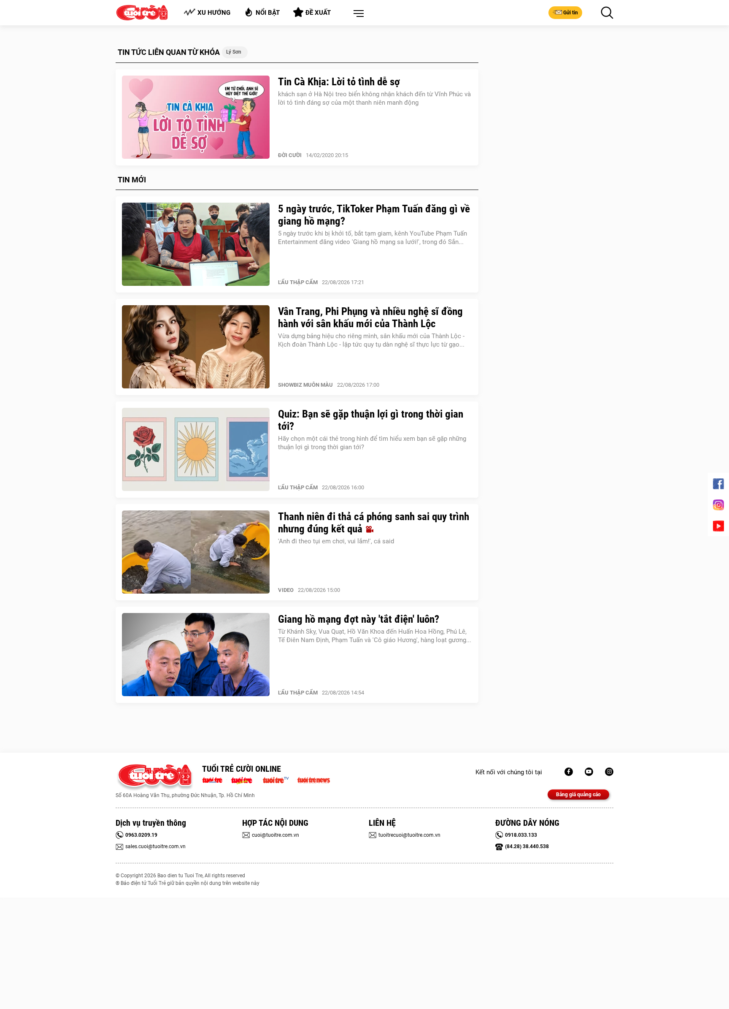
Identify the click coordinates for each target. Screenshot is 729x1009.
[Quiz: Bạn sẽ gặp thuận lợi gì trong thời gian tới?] (196, 449)
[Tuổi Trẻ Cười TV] (589, 772)
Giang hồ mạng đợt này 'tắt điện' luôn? (358, 619)
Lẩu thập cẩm (298, 282)
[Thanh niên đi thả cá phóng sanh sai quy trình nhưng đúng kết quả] (196, 552)
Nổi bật (268, 12)
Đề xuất (318, 12)
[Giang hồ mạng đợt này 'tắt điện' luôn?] (196, 655)
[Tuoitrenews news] (313, 779)
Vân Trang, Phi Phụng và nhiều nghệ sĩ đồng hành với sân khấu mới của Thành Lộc (370, 317)
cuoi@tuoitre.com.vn (275, 835)
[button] (357, 14)
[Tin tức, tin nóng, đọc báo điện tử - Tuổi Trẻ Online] (214, 779)
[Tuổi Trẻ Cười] (609, 772)
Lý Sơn (233, 52)
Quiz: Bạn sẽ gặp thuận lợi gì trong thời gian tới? (370, 420)
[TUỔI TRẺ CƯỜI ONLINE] (155, 777)
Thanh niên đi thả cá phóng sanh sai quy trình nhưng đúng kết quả (373, 522)
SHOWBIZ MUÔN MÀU (305, 385)
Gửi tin (570, 13)
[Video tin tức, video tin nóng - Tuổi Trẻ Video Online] (279, 779)
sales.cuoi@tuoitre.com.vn (155, 846)
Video (286, 590)
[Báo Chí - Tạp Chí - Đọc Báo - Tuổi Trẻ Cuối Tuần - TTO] (245, 779)
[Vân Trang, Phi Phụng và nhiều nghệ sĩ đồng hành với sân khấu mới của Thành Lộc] (196, 347)
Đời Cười (290, 155)
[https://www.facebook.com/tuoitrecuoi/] (568, 772)
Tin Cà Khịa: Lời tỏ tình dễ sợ (339, 82)
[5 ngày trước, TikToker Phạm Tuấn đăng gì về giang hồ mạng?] (196, 244)
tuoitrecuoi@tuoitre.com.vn (409, 835)
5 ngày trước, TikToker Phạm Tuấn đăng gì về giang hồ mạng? (374, 215)
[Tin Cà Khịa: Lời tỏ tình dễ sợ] (196, 117)
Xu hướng (213, 12)
